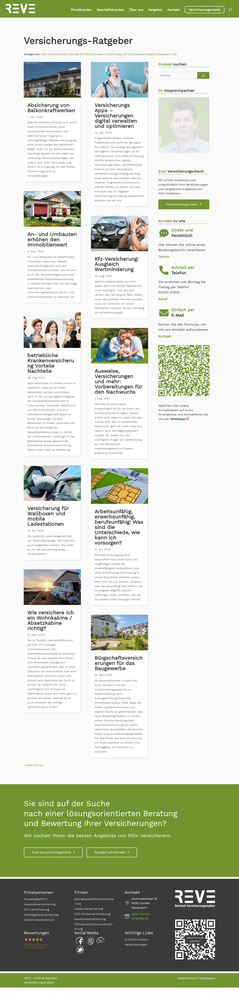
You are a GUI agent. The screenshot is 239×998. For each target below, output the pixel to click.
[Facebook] (79, 943)
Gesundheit (58, 54)
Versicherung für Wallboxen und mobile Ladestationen (48, 516)
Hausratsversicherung (40, 904)
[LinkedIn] (99, 943)
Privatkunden (81, 10)
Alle (44, 54)
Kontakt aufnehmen (109, 852)
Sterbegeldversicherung (41, 914)
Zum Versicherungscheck (51, 852)
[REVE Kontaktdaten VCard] (183, 395)
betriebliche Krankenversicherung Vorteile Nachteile (50, 363)
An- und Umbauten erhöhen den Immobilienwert (52, 239)
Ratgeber (155, 10)
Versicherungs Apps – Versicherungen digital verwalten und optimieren (116, 115)
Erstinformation (136, 939)
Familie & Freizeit (81, 54)
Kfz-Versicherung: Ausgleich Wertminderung (117, 264)
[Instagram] (89, 943)
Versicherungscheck (204, 10)
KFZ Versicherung (36, 909)
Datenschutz (187, 978)
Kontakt (173, 10)
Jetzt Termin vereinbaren (140, 916)
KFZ (126, 54)
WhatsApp (177, 419)
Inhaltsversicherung (88, 909)
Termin (163, 257)
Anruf (162, 299)
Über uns (136, 10)
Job (174, 54)
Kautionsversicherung (90, 919)
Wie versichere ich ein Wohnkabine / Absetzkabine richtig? (50, 620)
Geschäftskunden (110, 10)
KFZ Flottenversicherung (92, 914)
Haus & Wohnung (108, 54)
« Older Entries (33, 765)
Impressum (207, 978)
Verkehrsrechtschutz (39, 920)
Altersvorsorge (142, 54)
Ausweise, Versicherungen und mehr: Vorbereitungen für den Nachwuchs (118, 381)
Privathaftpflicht (36, 899)
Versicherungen (136, 944)
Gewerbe (162, 54)
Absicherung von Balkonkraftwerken (51, 107)
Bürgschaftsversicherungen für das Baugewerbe (119, 663)
